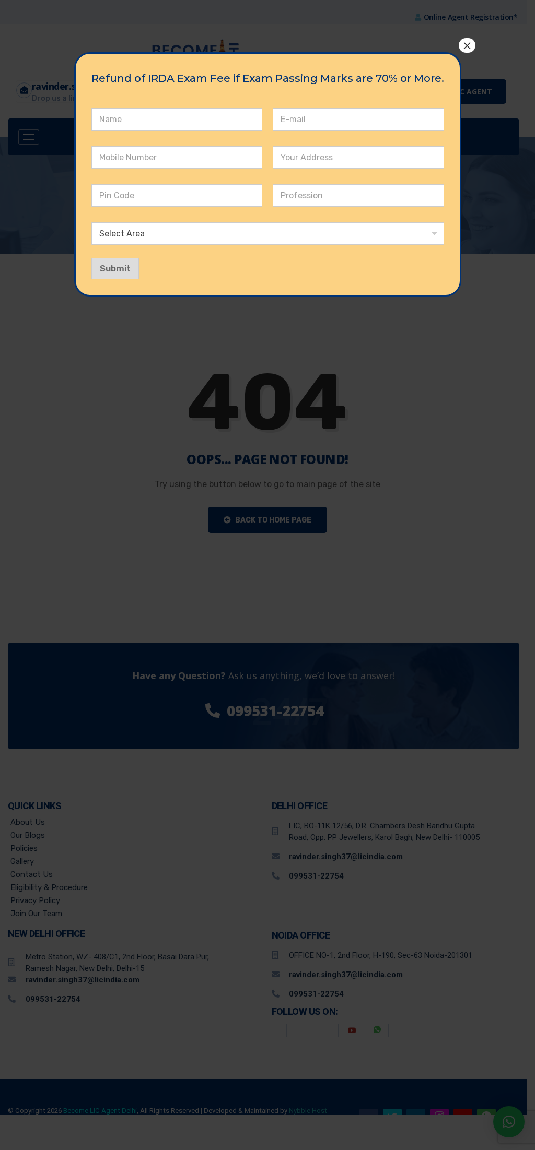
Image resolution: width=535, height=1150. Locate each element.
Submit (115, 268)
